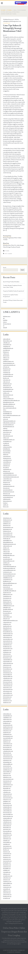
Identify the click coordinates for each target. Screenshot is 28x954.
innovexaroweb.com (7, 797)
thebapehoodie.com (7, 585)
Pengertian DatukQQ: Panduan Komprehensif (13, 291)
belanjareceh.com (7, 531)
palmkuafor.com (6, 523)
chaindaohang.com (7, 411)
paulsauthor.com (6, 607)
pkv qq (25, 910)
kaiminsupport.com (7, 529)
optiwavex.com (6, 879)
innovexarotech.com (7, 689)
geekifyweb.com (7, 732)
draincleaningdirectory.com (9, 574)
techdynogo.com (7, 624)
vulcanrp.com (6, 396)
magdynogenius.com (8, 633)
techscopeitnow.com (8, 695)
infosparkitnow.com (7, 728)
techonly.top (6, 359)
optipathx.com (6, 840)
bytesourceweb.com (7, 682)
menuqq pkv (4, 908)
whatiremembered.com (8, 406)
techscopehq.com (7, 825)
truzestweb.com (6, 885)
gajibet (19, 921)
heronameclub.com (7, 613)
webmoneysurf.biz (7, 447)
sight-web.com (6, 381)
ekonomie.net (6, 488)
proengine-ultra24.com (8, 424)
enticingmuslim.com (8, 588)
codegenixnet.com (7, 680)
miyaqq (14, 921)
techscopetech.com (7, 794)
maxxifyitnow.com (7, 835)
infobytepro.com (7, 740)
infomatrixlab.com (7, 808)
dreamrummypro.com (8, 527)
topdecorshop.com (7, 480)
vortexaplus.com (6, 872)
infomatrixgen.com (7, 672)
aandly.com (5, 504)
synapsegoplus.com (7, 818)
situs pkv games (13, 908)
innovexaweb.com (7, 861)
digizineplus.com (7, 827)
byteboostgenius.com (8, 816)
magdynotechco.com (8, 727)
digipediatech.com (7, 628)
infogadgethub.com (7, 715)
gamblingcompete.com (8, 361)
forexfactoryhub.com (8, 376)
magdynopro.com (7, 650)
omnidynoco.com (7, 881)
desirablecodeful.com (8, 609)
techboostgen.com (7, 719)
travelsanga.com (6, 484)
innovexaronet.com (7, 758)
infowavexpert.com (7, 656)
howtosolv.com (6, 434)
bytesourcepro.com (7, 805)
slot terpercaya (19, 910)
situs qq (5, 322)
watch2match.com (7, 469)
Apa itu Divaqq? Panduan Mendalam (11, 281)
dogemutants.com (7, 598)
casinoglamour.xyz (7, 460)
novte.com (5, 419)
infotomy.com (6, 618)
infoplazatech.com (7, 734)
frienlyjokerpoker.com (8, 389)
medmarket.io (6, 615)
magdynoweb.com (7, 795)
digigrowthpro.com (7, 340)
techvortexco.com (7, 730)
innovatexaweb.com (7, 725)
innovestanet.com (7, 846)
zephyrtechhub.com (7, 883)
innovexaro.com (7, 829)
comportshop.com (7, 478)
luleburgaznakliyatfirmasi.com (10, 583)
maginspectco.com (7, 700)
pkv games (8, 253)
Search (4, 267)
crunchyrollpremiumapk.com (9, 566)
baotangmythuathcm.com (8, 575)
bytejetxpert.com (7, 698)
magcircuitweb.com (7, 641)
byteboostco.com (7, 775)
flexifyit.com (6, 849)
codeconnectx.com (7, 754)
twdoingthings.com (7, 603)
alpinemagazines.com (8, 394)
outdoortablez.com (7, 616)
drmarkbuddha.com (7, 413)
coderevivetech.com (7, 685)
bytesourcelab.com (7, 831)
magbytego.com (6, 741)
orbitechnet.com (7, 877)
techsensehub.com (7, 721)
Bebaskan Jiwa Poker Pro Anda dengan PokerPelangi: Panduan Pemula (13, 246)
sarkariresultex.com (7, 546)
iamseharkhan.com (7, 540)
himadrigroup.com (7, 383)
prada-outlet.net (6, 339)
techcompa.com (6, 380)
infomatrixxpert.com (8, 756)
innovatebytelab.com (7, 738)
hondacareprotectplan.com (9, 568)
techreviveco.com (7, 799)
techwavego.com (7, 790)
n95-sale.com (6, 367)
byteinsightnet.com (7, 749)
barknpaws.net (6, 549)
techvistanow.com (7, 760)
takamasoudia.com (7, 602)
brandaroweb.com (7, 896)
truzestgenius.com (7, 781)
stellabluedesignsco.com (8, 605)
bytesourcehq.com (7, 747)
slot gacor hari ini (7, 323)
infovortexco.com (7, 786)
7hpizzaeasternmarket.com (9, 421)
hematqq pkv (12, 914)
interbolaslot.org (7, 521)
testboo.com (6, 437)
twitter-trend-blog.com (8, 398)
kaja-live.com (6, 378)
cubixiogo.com (6, 874)
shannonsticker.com (7, 533)
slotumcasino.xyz (7, 458)
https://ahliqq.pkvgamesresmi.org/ (14, 923)
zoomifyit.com (6, 898)
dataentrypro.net (6, 525)
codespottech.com (7, 622)
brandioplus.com (7, 862)
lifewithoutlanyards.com (8, 426)
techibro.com (6, 393)
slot (7, 910)
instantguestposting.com (8, 486)
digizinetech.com (7, 670)
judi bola (5, 912)
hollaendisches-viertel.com (9, 422)
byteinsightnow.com (7, 683)
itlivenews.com (6, 493)
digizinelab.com (6, 788)
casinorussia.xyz (6, 456)
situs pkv (5, 327)
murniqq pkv (5, 914)
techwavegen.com (7, 665)
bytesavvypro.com (7, 667)
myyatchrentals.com (7, 559)
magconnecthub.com (8, 814)
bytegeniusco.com (7, 657)
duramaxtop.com (7, 600)
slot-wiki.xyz (6, 467)
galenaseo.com (6, 471)
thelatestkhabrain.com (8, 542)
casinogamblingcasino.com (9, 570)
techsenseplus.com (7, 661)
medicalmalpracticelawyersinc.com (11, 477)
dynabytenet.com (7, 803)
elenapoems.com (7, 592)
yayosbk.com (6, 443)
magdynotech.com (7, 823)
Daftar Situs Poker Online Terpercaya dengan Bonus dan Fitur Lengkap (14, 932)
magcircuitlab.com (7, 771)
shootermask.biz (7, 450)
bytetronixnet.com (7, 697)
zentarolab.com (6, 889)
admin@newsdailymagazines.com (12, 21)
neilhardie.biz (6, 445)
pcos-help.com (6, 350)
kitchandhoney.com (7, 430)
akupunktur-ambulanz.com (9, 404)
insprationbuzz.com (7, 534)
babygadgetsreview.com (8, 402)
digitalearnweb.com (7, 520)
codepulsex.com (6, 792)
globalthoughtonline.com (8, 555)
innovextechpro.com (8, 639)
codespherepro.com (7, 678)
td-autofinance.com (7, 387)
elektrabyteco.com (7, 777)
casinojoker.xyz (6, 463)
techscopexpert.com (7, 642)
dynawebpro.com (7, 864)
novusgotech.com (7, 853)
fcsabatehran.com (7, 596)
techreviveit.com (7, 654)
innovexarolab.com (7, 674)
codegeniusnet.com (7, 743)
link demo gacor (6, 316)
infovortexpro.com (7, 691)
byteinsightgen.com (7, 669)
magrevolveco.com (7, 687)
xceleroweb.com (7, 892)
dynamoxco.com (7, 857)
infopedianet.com (7, 820)
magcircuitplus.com (7, 693)
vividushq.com (6, 870)
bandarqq (5, 320)
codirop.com (6, 353)
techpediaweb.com (7, 644)
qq (3, 325)
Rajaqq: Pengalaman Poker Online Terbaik (12, 238)
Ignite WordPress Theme (13, 950)
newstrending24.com (8, 497)
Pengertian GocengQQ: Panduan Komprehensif (10, 295)
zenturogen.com (7, 859)
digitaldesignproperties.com (9, 544)
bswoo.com (5, 506)
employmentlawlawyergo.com (10, 475)
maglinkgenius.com (7, 769)
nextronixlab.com (7, 842)
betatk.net (5, 503)
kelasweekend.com (7, 501)
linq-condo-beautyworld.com (9, 408)
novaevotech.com (7, 766)
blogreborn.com (6, 368)
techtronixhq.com (7, 713)
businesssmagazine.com (8, 363)
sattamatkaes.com (7, 564)
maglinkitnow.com (7, 629)
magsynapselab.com (7, 635)
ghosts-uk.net (6, 355)
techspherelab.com (7, 807)
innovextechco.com (7, 767)
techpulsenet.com (7, 782)
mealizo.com (6, 547)
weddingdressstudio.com (8, 439)
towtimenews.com (7, 572)
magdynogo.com (7, 702)
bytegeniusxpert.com (8, 736)
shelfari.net (5, 454)
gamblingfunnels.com (8, 348)
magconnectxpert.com (8, 779)
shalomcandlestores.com (8, 561)
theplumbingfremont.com (9, 495)
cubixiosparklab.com (7, 764)
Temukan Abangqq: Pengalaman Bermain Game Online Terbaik (12, 286)
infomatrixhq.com (7, 762)
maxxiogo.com (6, 851)
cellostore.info (6, 551)
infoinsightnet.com (7, 745)
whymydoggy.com (7, 518)
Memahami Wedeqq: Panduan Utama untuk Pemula (12, 301)
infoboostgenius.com (8, 663)
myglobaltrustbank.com (8, 473)
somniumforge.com (7, 579)
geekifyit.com (6, 562)
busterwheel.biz (6, 452)
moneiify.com (6, 557)
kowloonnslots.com (7, 391)
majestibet (9, 921)
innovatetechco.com (7, 648)
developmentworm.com (8, 491)
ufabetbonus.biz (6, 499)
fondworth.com (6, 538)
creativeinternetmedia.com (9, 365)
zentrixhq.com (6, 844)
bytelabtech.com (6, 723)
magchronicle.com (7, 626)
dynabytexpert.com (7, 848)
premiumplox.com (7, 441)
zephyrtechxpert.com (8, 784)
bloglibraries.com (7, 581)
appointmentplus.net (7, 490)
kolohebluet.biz (6, 448)
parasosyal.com (6, 587)
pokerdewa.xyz (6, 465)
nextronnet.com (6, 855)
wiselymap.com (6, 372)
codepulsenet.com (7, 822)
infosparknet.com (7, 833)
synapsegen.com (7, 866)
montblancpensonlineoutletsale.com (11, 400)
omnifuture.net (6, 346)
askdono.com (6, 357)
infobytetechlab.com (7, 676)
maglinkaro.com (6, 801)
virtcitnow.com (6, 370)
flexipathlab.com (7, 868)
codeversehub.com (7, 810)
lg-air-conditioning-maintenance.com (11, 415)
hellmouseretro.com (7, 594)
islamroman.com (7, 385)
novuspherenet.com (7, 876)
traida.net (5, 428)
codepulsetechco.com (8, 751)
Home (3, 10)
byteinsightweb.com (7, 631)
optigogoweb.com (7, 894)
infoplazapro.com (7, 652)
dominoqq (22, 912)
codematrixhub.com (7, 659)
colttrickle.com (6, 342)
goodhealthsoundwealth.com (9, 590)
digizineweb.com (7, 753)
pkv (4, 318)
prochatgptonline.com (8, 374)
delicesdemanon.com (8, 435)
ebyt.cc (4, 409)
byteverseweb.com (7, 812)
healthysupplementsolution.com (10, 620)
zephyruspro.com (7, 838)
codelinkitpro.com (7, 717)
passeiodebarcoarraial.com (9, 536)
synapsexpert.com (7, 887)
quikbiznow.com (7, 890)
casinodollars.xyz (7, 462)
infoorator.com (6, 417)
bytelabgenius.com (7, 646)
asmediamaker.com (7, 553)
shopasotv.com (6, 482)
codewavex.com (6, 773)
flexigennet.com (7, 611)
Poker (9, 10)
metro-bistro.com (7, 432)
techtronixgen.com (7, 637)
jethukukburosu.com (7, 577)
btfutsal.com (6, 352)
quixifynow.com (7, 836)
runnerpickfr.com (7, 344)
